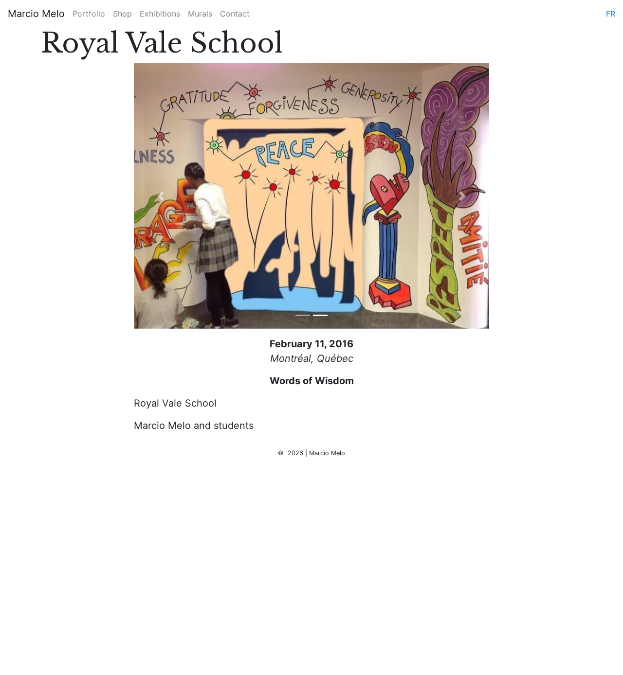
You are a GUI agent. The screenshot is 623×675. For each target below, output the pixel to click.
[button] (160, 195)
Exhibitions (160, 13)
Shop (122, 13)
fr (610, 13)
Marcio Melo (36, 13)
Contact (235, 13)
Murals (200, 13)
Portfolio (89, 13)
